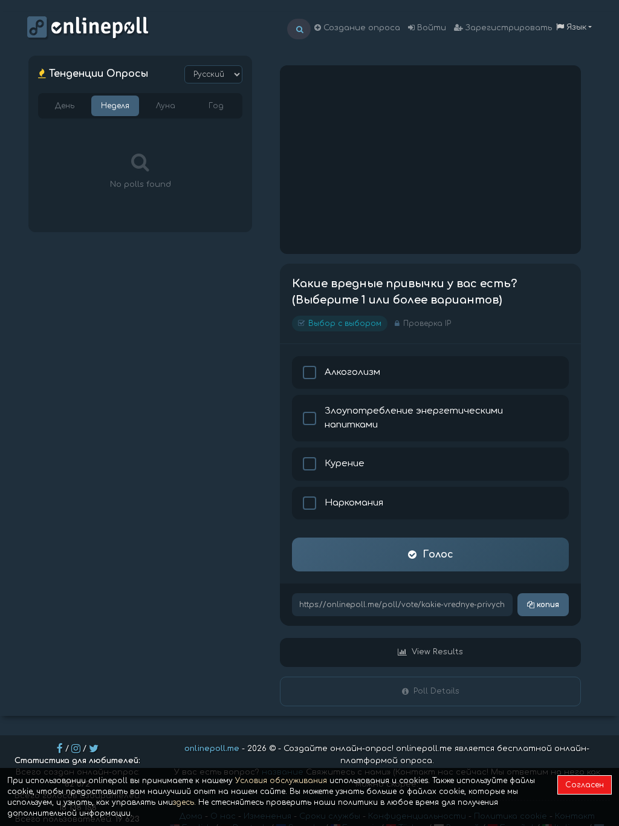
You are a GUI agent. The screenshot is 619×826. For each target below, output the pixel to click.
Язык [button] (575, 27)
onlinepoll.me (211, 748)
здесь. (184, 802)
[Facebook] (60, 748)
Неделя (115, 106)
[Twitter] (94, 748)
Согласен (584, 785)
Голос (438, 554)
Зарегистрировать (507, 28)
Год (216, 106)
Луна (165, 106)
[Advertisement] (430, 159)
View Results (437, 652)
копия (546, 604)
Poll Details (436, 691)
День (64, 106)
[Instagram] (75, 748)
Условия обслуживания (281, 780)
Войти (430, 28)
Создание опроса (360, 28)
